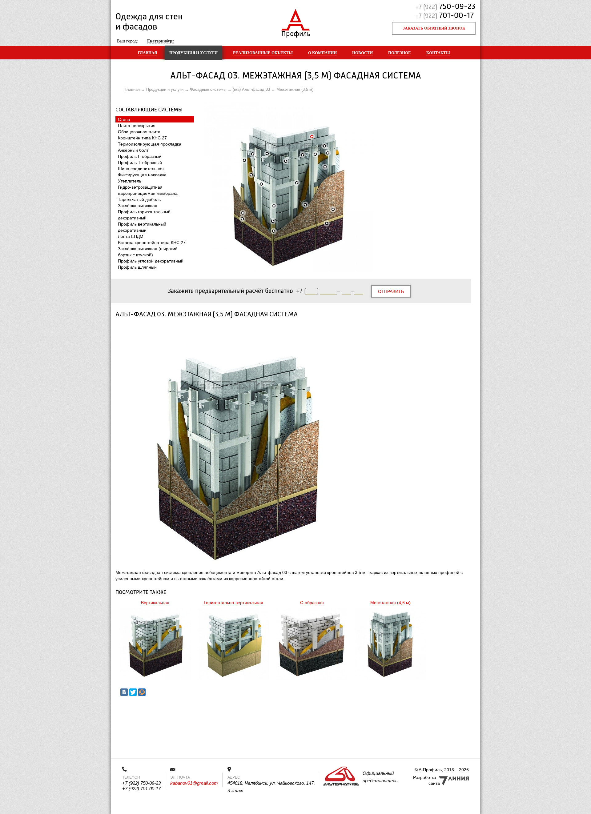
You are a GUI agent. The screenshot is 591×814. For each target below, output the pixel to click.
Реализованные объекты (263, 52)
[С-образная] (312, 644)
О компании (322, 52)
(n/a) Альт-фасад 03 (251, 89)
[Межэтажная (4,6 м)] (390, 644)
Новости (362, 52)
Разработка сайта (426, 780)
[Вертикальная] (155, 644)
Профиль (295, 32)
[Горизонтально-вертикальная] (233, 644)
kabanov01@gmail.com (194, 783)
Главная (147, 52)
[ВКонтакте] (124, 692)
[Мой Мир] (142, 692)
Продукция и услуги (193, 52)
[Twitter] (133, 692)
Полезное (399, 52)
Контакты (438, 52)
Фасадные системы (208, 89)
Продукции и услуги (164, 89)
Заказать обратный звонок (434, 28)
